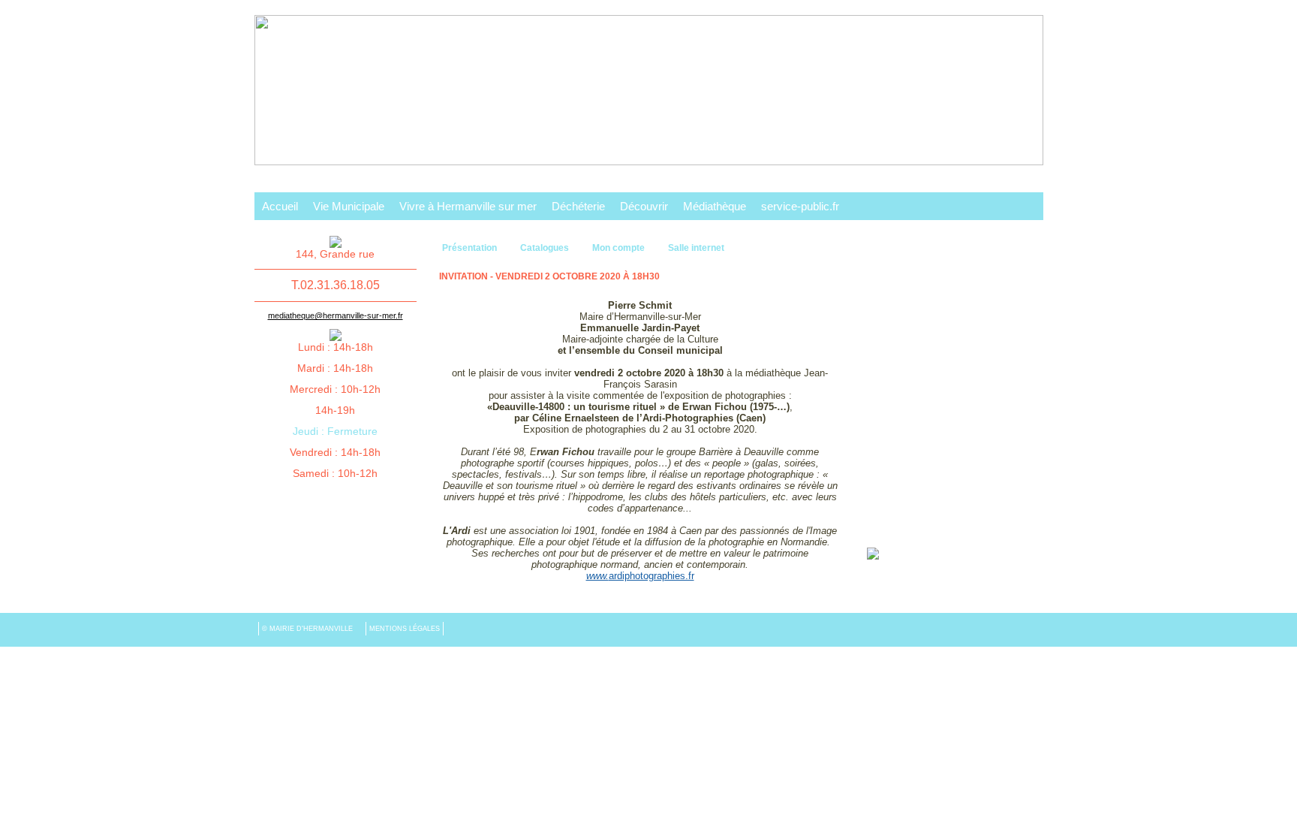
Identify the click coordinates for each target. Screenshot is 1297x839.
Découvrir (644, 206)
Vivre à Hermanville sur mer (468, 206)
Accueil (280, 206)
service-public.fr (800, 206)
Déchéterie (578, 206)
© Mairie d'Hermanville (308, 628)
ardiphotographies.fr (640, 575)
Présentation (470, 248)
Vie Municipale (348, 206)
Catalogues (545, 248)
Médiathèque (714, 206)
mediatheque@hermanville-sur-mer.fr (335, 315)
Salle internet (696, 248)
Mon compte (619, 248)
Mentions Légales (404, 628)
